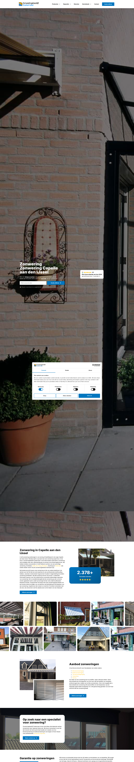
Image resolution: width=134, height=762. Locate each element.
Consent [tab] (43, 370)
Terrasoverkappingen (78, 674)
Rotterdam (58, 566)
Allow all (89, 395)
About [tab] (90, 370)
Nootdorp (44, 566)
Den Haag (38, 566)
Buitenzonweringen (77, 672)
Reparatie (66, 4)
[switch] (58, 389)
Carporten (75, 676)
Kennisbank (85, 4)
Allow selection (67, 395)
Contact (96, 4)
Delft (33, 566)
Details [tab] (67, 370)
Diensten (76, 4)
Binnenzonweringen (78, 671)
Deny (44, 395)
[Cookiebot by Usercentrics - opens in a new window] (93, 365)
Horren (74, 678)
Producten (55, 4)
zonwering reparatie (39, 733)
